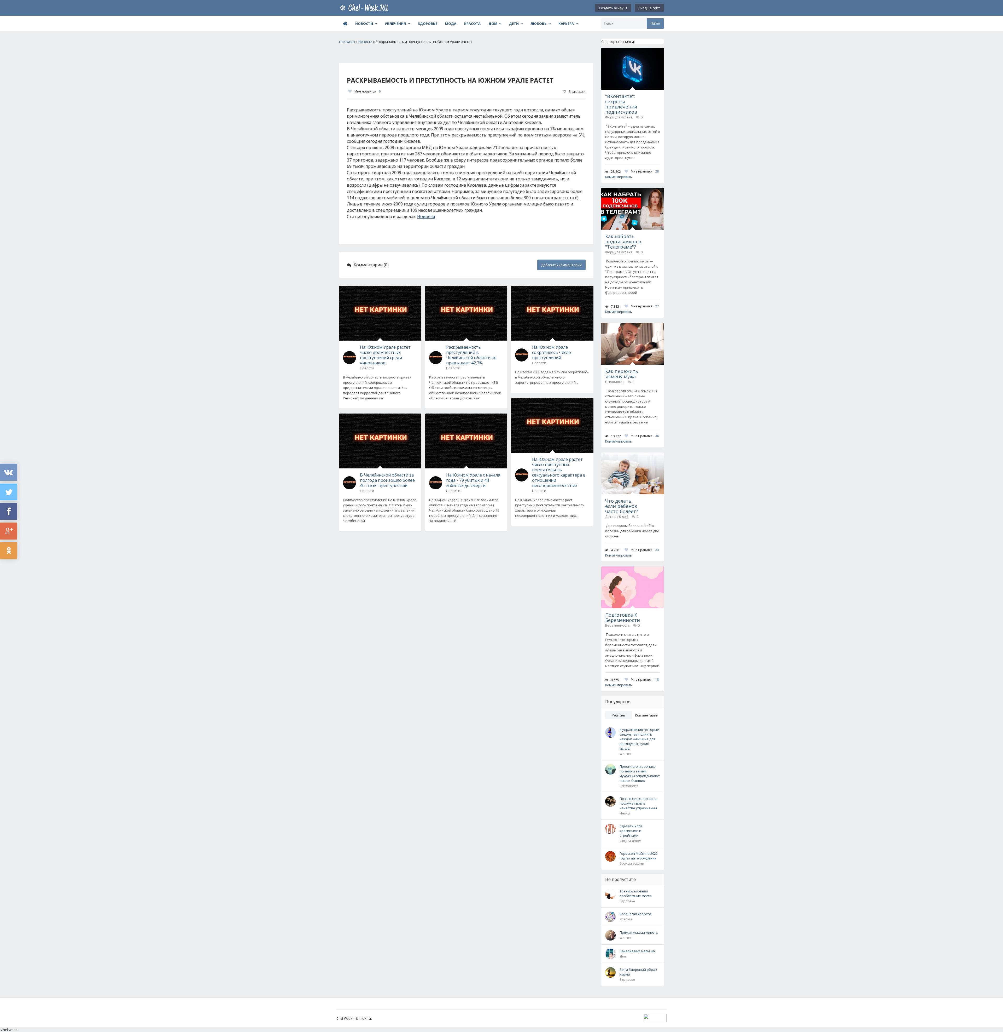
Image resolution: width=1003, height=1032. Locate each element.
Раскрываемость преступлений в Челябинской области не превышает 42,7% (471, 355)
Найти (655, 23)
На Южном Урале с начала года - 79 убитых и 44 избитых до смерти (473, 480)
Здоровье (427, 23)
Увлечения (395, 23)
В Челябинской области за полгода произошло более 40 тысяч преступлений (387, 480)
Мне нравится (367, 91)
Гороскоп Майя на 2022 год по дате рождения (639, 856)
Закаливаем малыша (637, 951)
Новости (364, 23)
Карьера (566, 23)
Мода (450, 23)
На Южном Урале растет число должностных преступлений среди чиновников (385, 355)
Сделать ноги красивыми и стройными (631, 831)
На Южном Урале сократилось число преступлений (551, 352)
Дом (492, 23)
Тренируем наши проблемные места (636, 893)
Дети (514, 23)
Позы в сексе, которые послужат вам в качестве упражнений (638, 803)
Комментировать (618, 177)
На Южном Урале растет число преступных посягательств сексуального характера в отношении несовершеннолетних (559, 472)
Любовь (538, 23)
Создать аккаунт (613, 7)
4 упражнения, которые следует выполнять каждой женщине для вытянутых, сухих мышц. (639, 739)
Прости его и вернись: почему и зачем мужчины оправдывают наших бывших (640, 773)
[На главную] (365, 8)
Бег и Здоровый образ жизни (638, 972)
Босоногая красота (635, 913)
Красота (472, 23)
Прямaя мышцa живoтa (639, 932)
